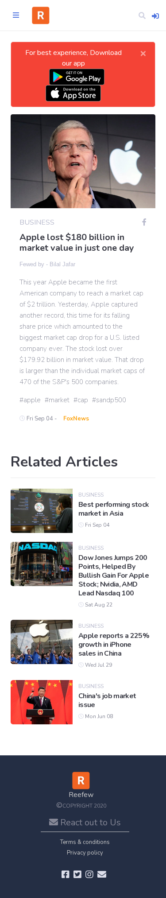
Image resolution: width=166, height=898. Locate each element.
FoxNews (76, 419)
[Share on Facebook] (144, 222)
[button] (142, 15)
